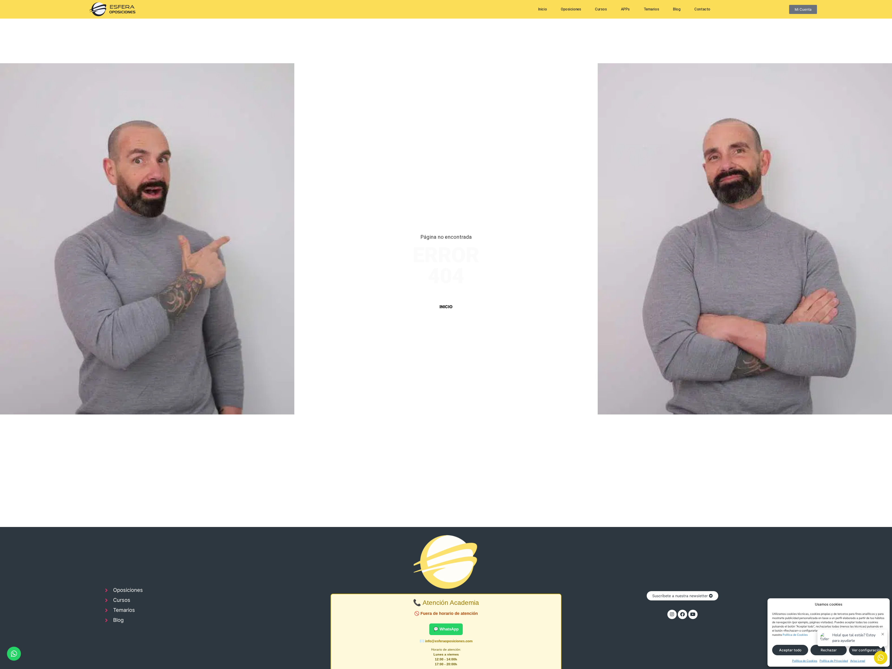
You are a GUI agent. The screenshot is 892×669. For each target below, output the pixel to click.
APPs (625, 9)
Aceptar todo (790, 650)
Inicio (542, 9)
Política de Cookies (795, 634)
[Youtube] (693, 614)
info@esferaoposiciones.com (448, 641)
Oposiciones (571, 9)
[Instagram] (672, 614)
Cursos (601, 9)
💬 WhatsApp (446, 629)
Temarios (651, 9)
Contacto (702, 9)
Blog (676, 9)
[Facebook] (682, 614)
